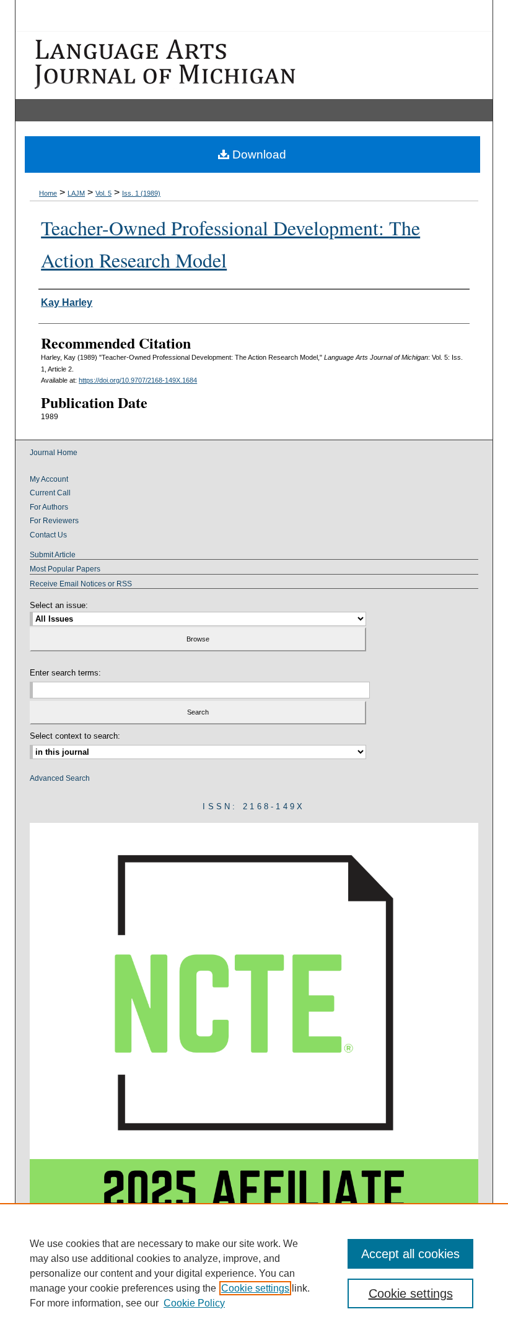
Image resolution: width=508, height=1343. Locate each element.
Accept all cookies (410, 1254)
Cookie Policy (194, 1303)
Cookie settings (255, 1288)
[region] (254, 1273)
